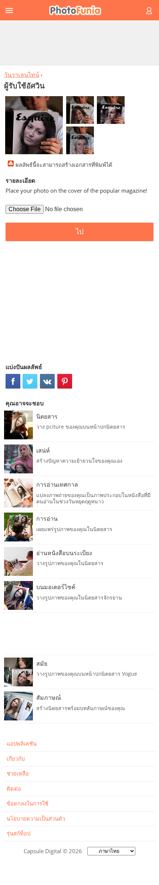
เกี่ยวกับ (16, 758)
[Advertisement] (79, 42)
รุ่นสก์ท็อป (18, 833)
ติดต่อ (14, 788)
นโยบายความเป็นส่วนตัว (36, 818)
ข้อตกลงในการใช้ (27, 803)
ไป (80, 232)
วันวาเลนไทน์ (21, 75)
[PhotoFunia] (78, 10)
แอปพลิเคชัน (22, 743)
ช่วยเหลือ (18, 773)
